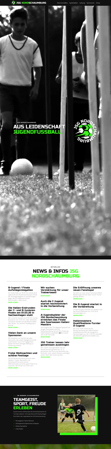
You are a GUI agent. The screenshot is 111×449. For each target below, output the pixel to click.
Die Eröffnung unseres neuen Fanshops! (87, 289)
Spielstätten (73, 3)
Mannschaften (62, 3)
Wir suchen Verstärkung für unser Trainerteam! (55, 290)
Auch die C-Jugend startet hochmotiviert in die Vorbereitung (54, 304)
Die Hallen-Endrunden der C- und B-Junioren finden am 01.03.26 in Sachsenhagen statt (21, 311)
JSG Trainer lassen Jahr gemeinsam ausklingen (55, 343)
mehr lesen (12, 302)
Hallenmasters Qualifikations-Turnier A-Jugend (87, 323)
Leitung (82, 3)
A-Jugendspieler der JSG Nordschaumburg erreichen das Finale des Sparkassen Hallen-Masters (55, 319)
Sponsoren (90, 3)
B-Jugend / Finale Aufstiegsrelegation (20, 289)
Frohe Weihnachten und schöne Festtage (22, 354)
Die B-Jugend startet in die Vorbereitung (87, 305)
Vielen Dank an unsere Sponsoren (22, 334)
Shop (98, 3)
